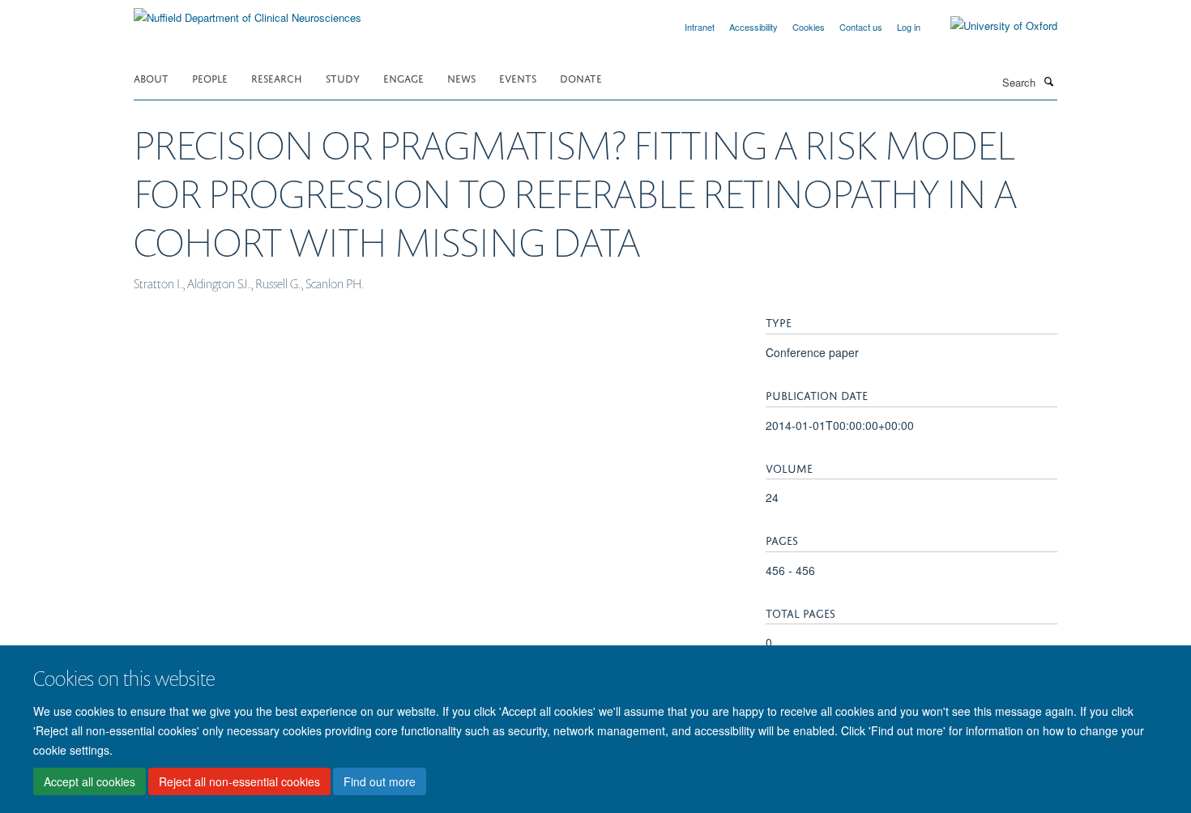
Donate (581, 77)
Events (517, 77)
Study (343, 77)
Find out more (380, 781)
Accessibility (753, 26)
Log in (908, 26)
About (151, 77)
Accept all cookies (89, 781)
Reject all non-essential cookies (239, 781)
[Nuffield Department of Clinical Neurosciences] (247, 11)
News (461, 77)
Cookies (808, 26)
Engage (403, 77)
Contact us (860, 26)
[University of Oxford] (991, 26)
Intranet (700, 26)
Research (276, 77)
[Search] (1048, 81)
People (210, 77)
